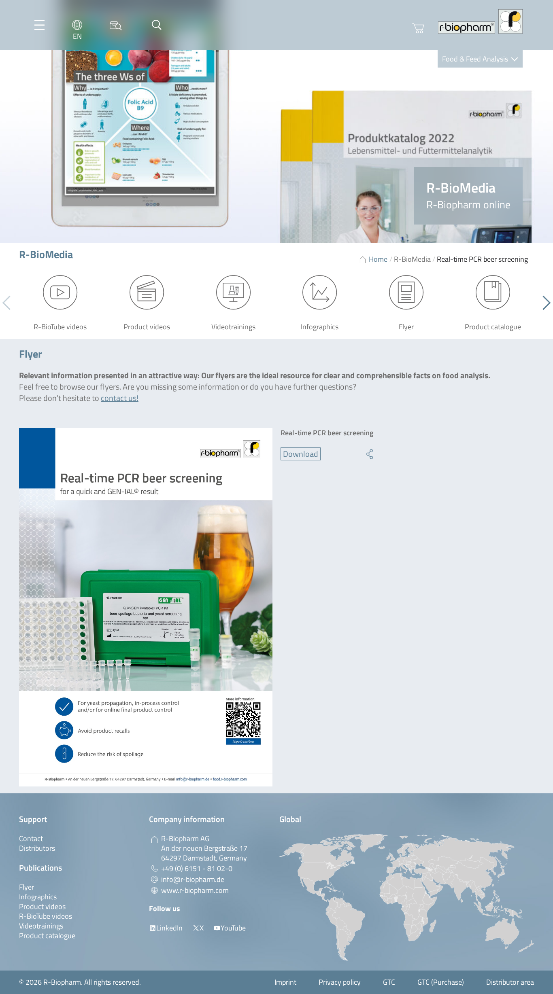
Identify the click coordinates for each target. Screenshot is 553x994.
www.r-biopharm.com (195, 890)
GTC (389, 982)
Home (378, 259)
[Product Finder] (116, 25)
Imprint (285, 982)
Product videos (42, 906)
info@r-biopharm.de (192, 879)
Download (300, 453)
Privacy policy (340, 982)
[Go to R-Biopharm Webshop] (418, 28)
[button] (543, 303)
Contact (31, 838)
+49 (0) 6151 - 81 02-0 (196, 868)
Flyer (26, 887)
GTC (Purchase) (440, 982)
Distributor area (510, 982)
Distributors (37, 848)
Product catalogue (47, 935)
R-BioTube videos (45, 916)
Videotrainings (41, 925)
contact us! (119, 398)
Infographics (38, 896)
